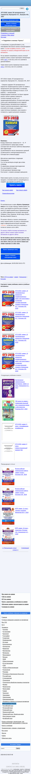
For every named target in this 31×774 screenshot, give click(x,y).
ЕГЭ (3, 625)
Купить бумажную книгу (10, 249)
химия (16, 277)
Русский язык (7, 676)
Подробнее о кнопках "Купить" (13, 40)
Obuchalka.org (7, 769)
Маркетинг (6, 648)
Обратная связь (7, 738)
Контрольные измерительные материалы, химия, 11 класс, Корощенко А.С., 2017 (22, 383)
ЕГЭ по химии (6, 599)
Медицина (6, 653)
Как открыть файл (21, 190)
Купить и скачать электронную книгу (10, 256)
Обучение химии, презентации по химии (15, 604)
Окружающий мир (8, 699)
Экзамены (5, 627)
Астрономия (6, 631)
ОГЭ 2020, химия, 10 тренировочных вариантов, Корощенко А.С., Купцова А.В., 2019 (22, 338)
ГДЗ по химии (6, 596)
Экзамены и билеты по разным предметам (16, 701)
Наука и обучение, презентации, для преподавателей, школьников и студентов (15, 722)
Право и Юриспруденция (10, 667)
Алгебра (5, 629)
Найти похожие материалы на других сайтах (10, 29)
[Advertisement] (10, 73)
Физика (5, 684)
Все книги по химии (8, 594)
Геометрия (6, 638)
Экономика (6, 695)
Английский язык (8, 705)
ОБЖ (4, 659)
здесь (6, 59)
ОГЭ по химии (8, 277)
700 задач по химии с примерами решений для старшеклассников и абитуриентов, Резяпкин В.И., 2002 (22, 405)
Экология (6, 693)
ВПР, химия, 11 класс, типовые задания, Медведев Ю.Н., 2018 (21, 510)
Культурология (7, 644)
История (5, 642)
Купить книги (15, 185)
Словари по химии (8, 607)
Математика (6, 650)
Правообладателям (8, 193)
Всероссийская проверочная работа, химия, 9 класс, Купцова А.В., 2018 (21, 491)
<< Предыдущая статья (9, 548)
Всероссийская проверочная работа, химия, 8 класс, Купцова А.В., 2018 (21, 471)
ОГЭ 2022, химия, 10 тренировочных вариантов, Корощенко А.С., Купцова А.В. (22, 315)
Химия (5, 691)
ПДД (4, 665)
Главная (4, 617)
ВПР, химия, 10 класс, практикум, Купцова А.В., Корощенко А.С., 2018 (21, 531)
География (6, 636)
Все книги (5, 730)
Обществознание (8, 661)
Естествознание (8, 663)
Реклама (5, 672)
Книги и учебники (7, 725)
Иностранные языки (9, 716)
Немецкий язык (7, 710)
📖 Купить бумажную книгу (10, 20)
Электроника (7, 697)
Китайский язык (7, 718)
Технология (6, 680)
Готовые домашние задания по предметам (15, 620)
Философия (6, 689)
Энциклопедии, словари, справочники (13, 728)
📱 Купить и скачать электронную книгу (10, 24)
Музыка (5, 657)
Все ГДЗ (4, 622)
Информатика (7, 640)
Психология (6, 669)
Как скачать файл (7, 190)
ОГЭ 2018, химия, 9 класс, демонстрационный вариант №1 (21, 447)
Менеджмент (7, 655)
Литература (6, 646)
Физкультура (6, 686)
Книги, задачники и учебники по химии (14, 601)
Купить (3, 200)
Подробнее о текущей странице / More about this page (7, 35)
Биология (6, 633)
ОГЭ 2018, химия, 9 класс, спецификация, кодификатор (22, 426)
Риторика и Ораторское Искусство (13, 674)
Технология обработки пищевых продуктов (16, 682)
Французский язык (8, 712)
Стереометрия (7, 678)
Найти (4, 735)
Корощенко (22, 277)
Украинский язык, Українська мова (13, 714)
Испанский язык (8, 708)
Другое (4, 733)
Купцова (3, 279)
